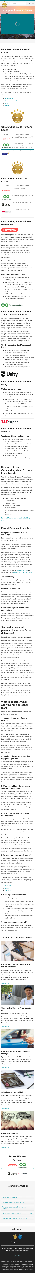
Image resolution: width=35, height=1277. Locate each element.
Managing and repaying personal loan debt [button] (15, 1218)
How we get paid (10, 1250)
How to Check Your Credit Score (22, 572)
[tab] (17, 1197)
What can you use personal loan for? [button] (13, 1202)
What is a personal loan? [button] (9, 1197)
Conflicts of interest (17, 1248)
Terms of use (26, 1250)
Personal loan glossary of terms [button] (11, 1213)
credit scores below (22, 570)
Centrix (7, 886)
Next (34, 1167)
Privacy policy (18, 1250)
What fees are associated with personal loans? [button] (14, 1207)
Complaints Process (7, 1248)
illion (6, 888)
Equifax (7, 890)
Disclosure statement (28, 1248)
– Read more (5, 983)
